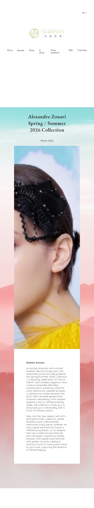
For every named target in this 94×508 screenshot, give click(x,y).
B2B (71, 50)
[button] (84, 12)
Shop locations (55, 51)
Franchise (82, 50)
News (31, 50)
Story (9, 50)
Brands (20, 50)
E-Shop (41, 51)
